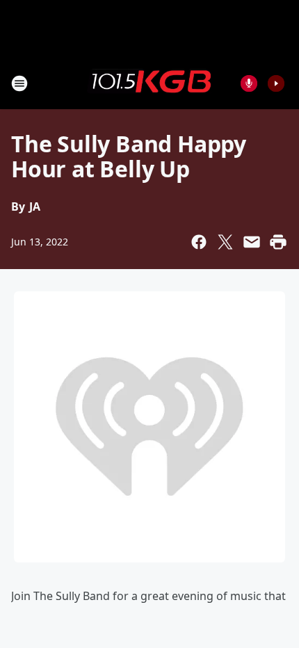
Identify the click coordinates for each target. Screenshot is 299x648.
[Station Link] (149, 83)
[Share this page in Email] (251, 242)
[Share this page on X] (225, 242)
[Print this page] (278, 242)
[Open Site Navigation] (19, 83)
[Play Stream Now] (276, 83)
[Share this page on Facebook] (199, 242)
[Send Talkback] (249, 83)
